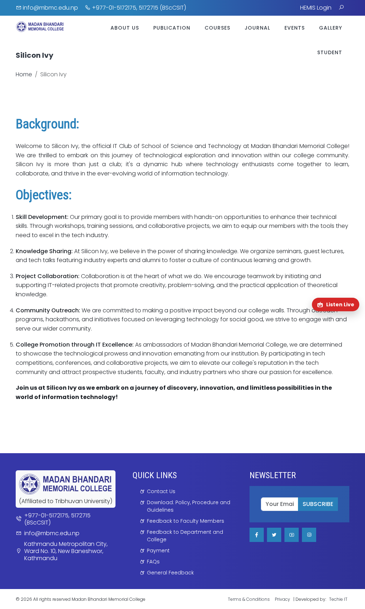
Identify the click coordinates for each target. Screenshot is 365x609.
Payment (158, 550)
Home (24, 74)
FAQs (153, 561)
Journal (257, 27)
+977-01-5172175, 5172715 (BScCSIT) (138, 8)
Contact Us (161, 491)
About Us (124, 27)
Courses (217, 27)
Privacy (282, 599)
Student (329, 52)
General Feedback (170, 572)
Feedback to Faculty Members (185, 520)
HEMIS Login (315, 8)
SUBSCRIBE (318, 504)
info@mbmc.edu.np (49, 8)
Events (294, 27)
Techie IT (338, 599)
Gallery (330, 27)
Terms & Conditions (249, 599)
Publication (171, 27)
